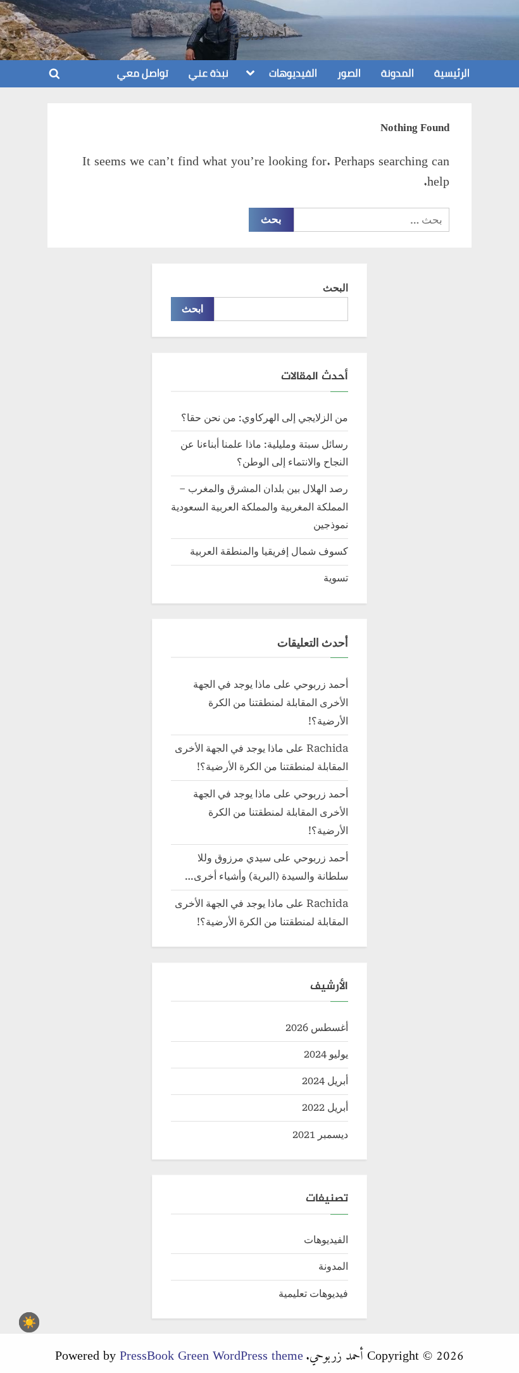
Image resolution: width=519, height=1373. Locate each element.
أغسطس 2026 (316, 1028)
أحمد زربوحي (260, 29)
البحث (335, 288)
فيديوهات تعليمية (313, 1294)
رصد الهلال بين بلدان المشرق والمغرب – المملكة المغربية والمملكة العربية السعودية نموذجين (259, 507)
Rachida (327, 748)
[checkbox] (29, 1322)
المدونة (397, 72)
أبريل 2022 (325, 1107)
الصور (349, 72)
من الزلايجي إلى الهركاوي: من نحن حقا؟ (264, 418)
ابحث (192, 309)
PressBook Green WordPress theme (211, 1352)
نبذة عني (208, 72)
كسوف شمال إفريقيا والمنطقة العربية (269, 551)
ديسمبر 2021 (320, 1135)
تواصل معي (142, 72)
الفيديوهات (293, 72)
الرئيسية (452, 72)
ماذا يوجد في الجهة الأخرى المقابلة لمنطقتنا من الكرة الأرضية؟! (270, 702)
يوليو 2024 (326, 1054)
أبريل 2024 (325, 1081)
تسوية (335, 578)
